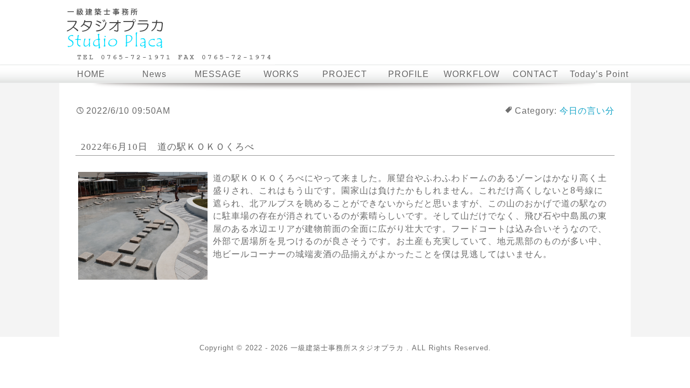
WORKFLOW (472, 74)
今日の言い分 (587, 110)
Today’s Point (599, 74)
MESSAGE (218, 74)
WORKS (281, 74)
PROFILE (408, 74)
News (154, 74)
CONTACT (535, 74)
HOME (91, 74)
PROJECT (344, 74)
